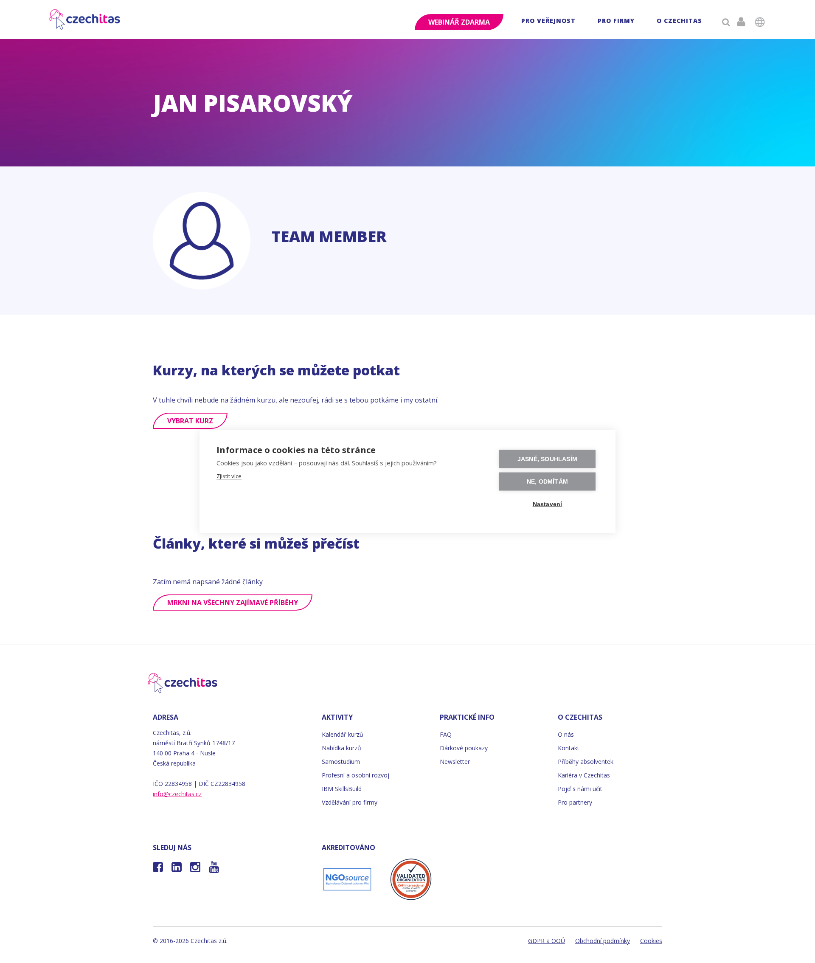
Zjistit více (229, 476)
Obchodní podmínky (602, 941)
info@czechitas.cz (177, 794)
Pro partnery (575, 802)
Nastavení (547, 504)
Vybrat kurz (190, 420)
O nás (566, 734)
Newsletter (455, 761)
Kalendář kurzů (342, 734)
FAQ (446, 734)
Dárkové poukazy (464, 748)
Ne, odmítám (547, 482)
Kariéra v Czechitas (584, 775)
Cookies (651, 941)
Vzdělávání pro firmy (349, 802)
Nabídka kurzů (341, 748)
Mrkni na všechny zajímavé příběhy (232, 602)
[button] (548, 22)
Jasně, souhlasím (547, 459)
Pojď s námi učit (580, 789)
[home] (85, 19)
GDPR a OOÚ (546, 941)
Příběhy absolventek (585, 761)
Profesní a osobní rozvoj (355, 775)
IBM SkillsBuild (342, 789)
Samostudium (341, 761)
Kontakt (568, 748)
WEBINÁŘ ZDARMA (459, 22)
